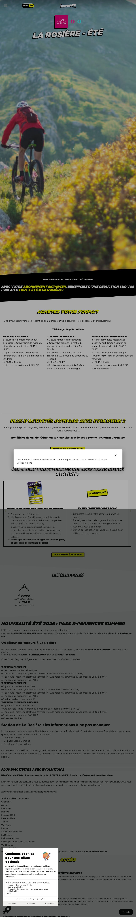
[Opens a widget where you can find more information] (126, 912)
